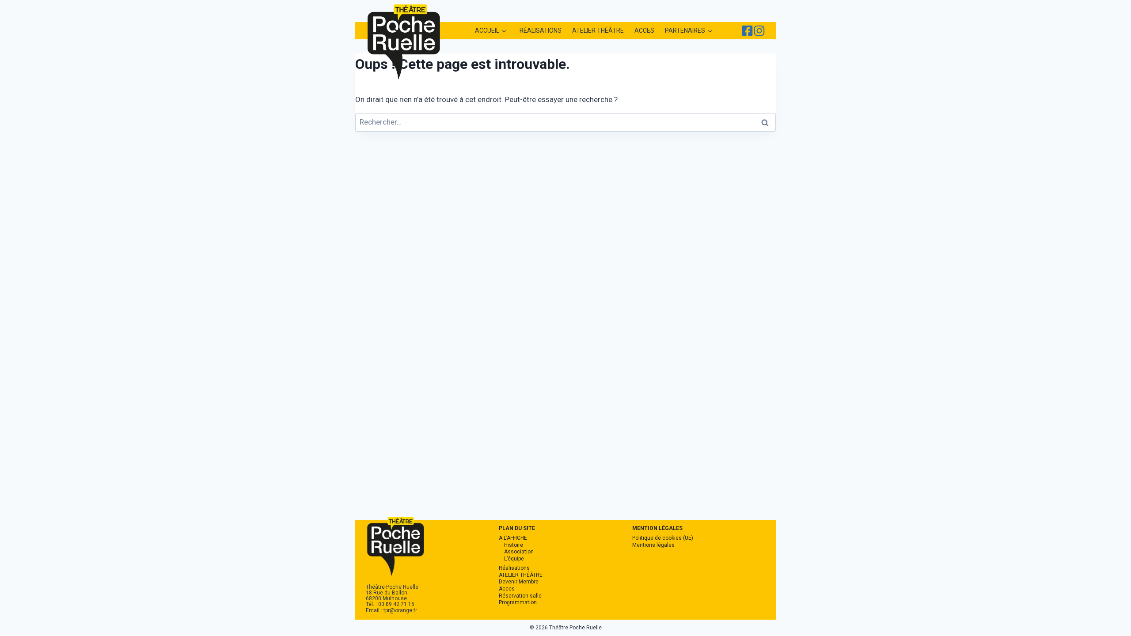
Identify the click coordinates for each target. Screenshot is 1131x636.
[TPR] (747, 31)
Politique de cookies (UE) (662, 538)
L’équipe (514, 559)
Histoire (513, 545)
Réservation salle (520, 596)
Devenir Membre (519, 582)
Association (519, 552)
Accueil (487, 30)
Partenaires (685, 30)
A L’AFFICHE (513, 538)
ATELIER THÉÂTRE (598, 30)
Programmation (518, 602)
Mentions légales (653, 545)
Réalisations (541, 30)
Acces (644, 30)
